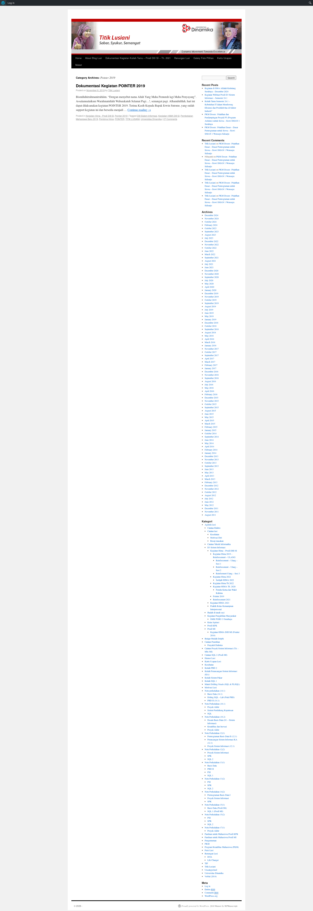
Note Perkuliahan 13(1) (215, 762)
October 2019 (210, 299)
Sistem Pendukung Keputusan (220, 710)
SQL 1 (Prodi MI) (215, 811)
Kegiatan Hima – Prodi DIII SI (223, 550)
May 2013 (209, 472)
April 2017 (209, 358)
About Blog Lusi (93, 58)
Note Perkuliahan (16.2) (215, 716)
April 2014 (209, 446)
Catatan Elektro (213, 527)
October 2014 (210, 433)
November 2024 (212, 218)
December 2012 (211, 485)
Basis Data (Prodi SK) (217, 807)
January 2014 (210, 452)
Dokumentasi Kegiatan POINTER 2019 (110, 85)
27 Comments (170, 119)
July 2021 (209, 264)
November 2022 (212, 244)
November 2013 (212, 459)
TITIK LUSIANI (133, 119)
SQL (209, 713)
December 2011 (211, 508)
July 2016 (209, 384)
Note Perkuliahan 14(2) (215, 791)
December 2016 (211, 371)
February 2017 (211, 364)
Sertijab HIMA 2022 (225, 579)
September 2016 (212, 378)
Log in (207, 886)
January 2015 (210, 430)
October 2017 (210, 351)
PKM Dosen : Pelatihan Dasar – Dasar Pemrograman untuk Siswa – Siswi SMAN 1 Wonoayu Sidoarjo (221, 130)
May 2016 (209, 387)
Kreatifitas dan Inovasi (217, 726)
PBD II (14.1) (213, 700)
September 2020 (212, 277)
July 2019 (209, 309)
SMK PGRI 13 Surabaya (221, 619)
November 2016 (212, 374)
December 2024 (211, 215)
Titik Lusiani (114, 90)
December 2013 (211, 456)
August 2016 (210, 381)
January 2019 (210, 319)
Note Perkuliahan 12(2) (215, 749)
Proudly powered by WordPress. (195, 905)
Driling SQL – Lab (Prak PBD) (221, 697)
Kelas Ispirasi (213, 622)
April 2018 (209, 338)
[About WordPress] (3, 3)
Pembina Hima (106, 119)
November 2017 (212, 348)
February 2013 (211, 482)
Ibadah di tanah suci (215, 612)
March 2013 (210, 478)
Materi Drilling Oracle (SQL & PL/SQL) (222, 684)
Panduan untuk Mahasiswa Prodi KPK (221, 833)
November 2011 (212, 511)
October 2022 (210, 247)
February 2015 (211, 426)
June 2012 (209, 501)
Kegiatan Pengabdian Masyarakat (221, 615)
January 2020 (210, 290)
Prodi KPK (212, 625)
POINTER (119, 119)
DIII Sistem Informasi (147, 115)
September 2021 (212, 257)
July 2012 (209, 498)
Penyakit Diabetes (215, 645)
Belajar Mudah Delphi (214, 638)
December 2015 (211, 397)
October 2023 (210, 228)
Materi (78, 65)
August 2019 (210, 306)
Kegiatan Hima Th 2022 (223, 583)
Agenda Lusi (210, 524)
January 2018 (210, 345)
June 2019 (209, 312)
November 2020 (212, 273)
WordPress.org (211, 895)
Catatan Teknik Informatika (219, 544)
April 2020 (209, 286)
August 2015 (210, 410)
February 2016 (211, 394)
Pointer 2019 (121, 115)
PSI (209, 772)
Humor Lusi (210, 658)
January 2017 (210, 368)
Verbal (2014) (211, 876)
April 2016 (209, 391)
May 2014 (209, 443)
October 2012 (210, 492)
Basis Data (212, 765)
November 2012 (212, 488)
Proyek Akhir (213, 706)
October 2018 (210, 325)
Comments (211, 892)
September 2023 (212, 231)
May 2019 (209, 316)
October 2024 (210, 221)
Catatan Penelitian (212, 641)
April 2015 (209, 420)
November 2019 (212, 296)
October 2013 (210, 462)
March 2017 (210, 361)
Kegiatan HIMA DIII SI (169, 115)
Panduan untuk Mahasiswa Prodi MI (220, 837)
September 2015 (212, 407)
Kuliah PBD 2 (211, 667)
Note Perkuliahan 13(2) (215, 778)
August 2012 (210, 495)
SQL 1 (210, 775)
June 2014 (209, 439)
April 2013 (209, 475)
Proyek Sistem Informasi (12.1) (221, 746)
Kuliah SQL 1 (211, 680)
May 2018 (209, 335)
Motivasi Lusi (211, 687)
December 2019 (211, 293)
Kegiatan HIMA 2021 (219, 602)
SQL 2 (210, 759)
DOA (209, 856)
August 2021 (210, 260)
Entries (210, 889)
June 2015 (209, 413)
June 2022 (209, 251)
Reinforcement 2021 (221, 599)
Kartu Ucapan (224, 58)
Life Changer (213, 860)
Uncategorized (211, 869)
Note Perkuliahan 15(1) (215, 804)
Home (78, 58)
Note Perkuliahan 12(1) (215, 733)
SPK (209, 755)
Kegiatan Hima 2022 (222, 576)
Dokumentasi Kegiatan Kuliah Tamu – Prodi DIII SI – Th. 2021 (138, 58)
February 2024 (211, 224)
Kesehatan (214, 534)
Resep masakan (217, 540)
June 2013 (209, 469)
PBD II (210, 768)
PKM (207, 843)
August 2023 (210, 234)
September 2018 (212, 329)
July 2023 (209, 237)
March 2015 (210, 423)
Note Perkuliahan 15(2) (215, 814)
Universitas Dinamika (151, 119)
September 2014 (212, 436)
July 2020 (209, 280)
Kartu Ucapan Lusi (213, 661)
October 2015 (210, 404)
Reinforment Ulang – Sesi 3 (228, 573)
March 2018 (210, 342)
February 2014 (211, 449)
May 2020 (209, 283)
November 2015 (212, 400)
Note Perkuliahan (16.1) (215, 703)
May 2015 (209, 417)
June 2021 (209, 267)
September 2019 (212, 303)
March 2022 (210, 254)
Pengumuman (210, 840)
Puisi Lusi (209, 850)
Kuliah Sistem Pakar (213, 677)
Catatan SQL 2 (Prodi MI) (216, 654)
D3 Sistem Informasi (216, 547)
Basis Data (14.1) (214, 693)
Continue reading (139, 110)
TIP (206, 863)
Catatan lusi (212, 531)
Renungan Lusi (182, 58)
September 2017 (212, 355)
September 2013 (212, 465)
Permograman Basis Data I (218, 794)
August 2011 (210, 514)
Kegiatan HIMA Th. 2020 (224, 586)
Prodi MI (211, 628)
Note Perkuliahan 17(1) (215, 827)
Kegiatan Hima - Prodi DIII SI (100, 115)
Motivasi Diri (216, 537)
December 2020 (211, 270)
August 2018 (210, 332)
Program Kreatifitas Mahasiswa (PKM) (222, 847)
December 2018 (211, 322)
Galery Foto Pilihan (203, 58)
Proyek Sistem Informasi (218, 752)
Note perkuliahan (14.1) (215, 690)
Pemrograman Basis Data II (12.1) (222, 736)
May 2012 (209, 505)
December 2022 (211, 241)
